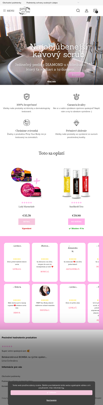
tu (63, 387)
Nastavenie (51, 400)
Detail (26, 221)
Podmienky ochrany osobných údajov (42, 2)
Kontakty (5, 386)
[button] (8, 50)
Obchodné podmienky (12, 2)
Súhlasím (52, 392)
